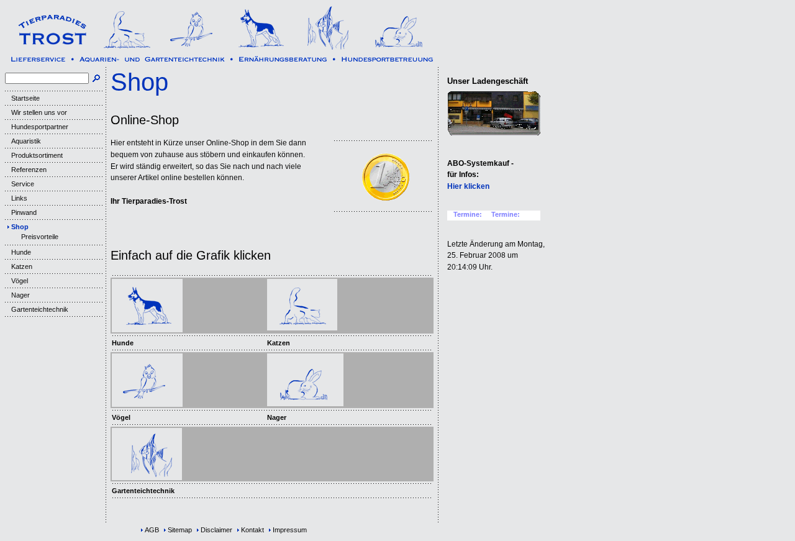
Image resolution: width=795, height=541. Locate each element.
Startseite (25, 98)
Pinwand (24, 212)
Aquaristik (26, 141)
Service (22, 184)
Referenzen (29, 169)
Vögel (19, 280)
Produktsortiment (37, 155)
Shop (20, 226)
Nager (20, 295)
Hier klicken (468, 186)
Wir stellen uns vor (39, 112)
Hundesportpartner (39, 126)
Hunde (21, 252)
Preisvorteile (39, 236)
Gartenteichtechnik (39, 309)
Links (19, 198)
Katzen (21, 266)
